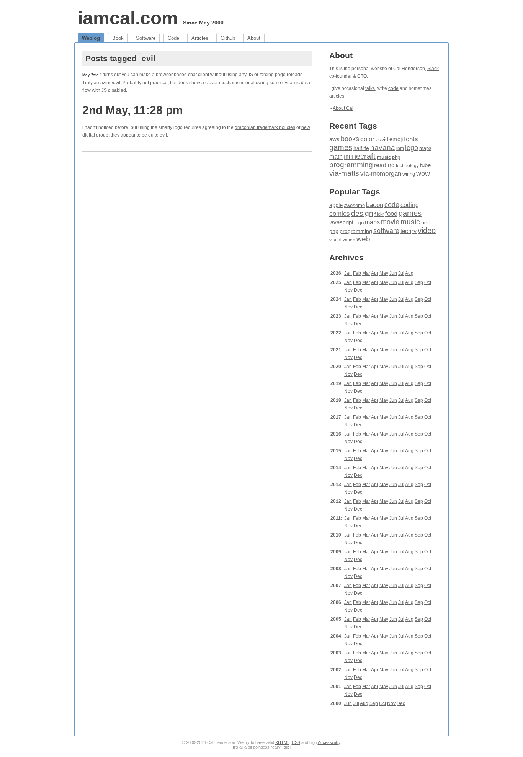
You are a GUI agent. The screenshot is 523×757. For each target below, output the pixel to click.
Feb (357, 273)
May (383, 273)
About (253, 38)
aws (334, 139)
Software (145, 38)
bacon (374, 205)
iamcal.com (128, 18)
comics (339, 213)
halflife (361, 148)
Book (118, 38)
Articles (199, 38)
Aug (409, 273)
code (393, 88)
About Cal (343, 108)
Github (228, 38)
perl (425, 222)
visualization (342, 240)
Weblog (91, 38)
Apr (374, 273)
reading (384, 165)
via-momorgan (380, 173)
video (427, 230)
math (336, 156)
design (362, 213)
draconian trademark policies (265, 127)
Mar (366, 273)
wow (423, 173)
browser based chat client (182, 74)
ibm (400, 148)
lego (411, 148)
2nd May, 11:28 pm (132, 110)
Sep (419, 282)
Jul (401, 273)
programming (351, 165)
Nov (348, 290)
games (340, 147)
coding (409, 205)
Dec (358, 290)
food (391, 213)
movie (390, 222)
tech (405, 231)
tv (414, 231)
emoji (396, 139)
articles (336, 96)
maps (425, 148)
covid (382, 139)
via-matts (344, 173)
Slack (433, 68)
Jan (348, 273)
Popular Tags (354, 191)
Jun (393, 273)
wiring (408, 174)
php (396, 157)
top (286, 747)
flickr (379, 214)
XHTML (282, 742)
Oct (427, 282)
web (363, 239)
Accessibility (329, 742)
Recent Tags (353, 125)
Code (173, 38)
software (386, 231)
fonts (411, 139)
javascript (341, 222)
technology (407, 165)
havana (382, 148)
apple (336, 205)
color (367, 139)
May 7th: (90, 75)
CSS (296, 742)
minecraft (360, 156)
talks (370, 88)
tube (425, 165)
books (350, 139)
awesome (354, 205)
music (384, 157)
